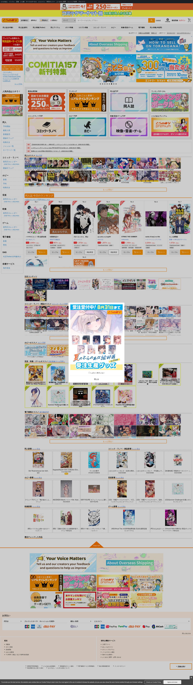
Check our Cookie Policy (153, 682)
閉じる (96, 379)
